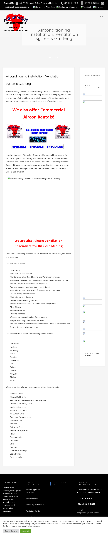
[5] (58, 58)
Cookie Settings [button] (11, 531)
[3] (54, 58)
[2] (52, 58)
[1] (50, 58)
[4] (56, 58)
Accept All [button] (25, 531)
